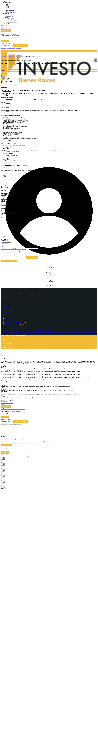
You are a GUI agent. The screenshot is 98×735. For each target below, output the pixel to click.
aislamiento (19, 330)
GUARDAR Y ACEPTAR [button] (6, 399)
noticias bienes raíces (55, 332)
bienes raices (35, 330)
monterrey (43, 332)
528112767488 (5, 240)
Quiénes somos (9, 14)
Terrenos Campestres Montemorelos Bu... (12, 319)
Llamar (4, 260)
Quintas (7, 11)
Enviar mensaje (6, 444)
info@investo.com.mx (8, 295)
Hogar (16, 332)
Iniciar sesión (6, 30)
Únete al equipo (9, 16)
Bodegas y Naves (9, 305)
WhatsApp (16, 69)
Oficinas (7, 8)
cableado (56, 330)
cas (58, 330)
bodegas (53, 330)
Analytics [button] (3, 387)
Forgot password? (17, 48)
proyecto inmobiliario (88, 332)
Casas (7, 4)
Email (20, 69)
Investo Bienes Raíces (7, 297)
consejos (71, 330)
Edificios (13, 332)
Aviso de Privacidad (7, 343)
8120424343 (6, 293)
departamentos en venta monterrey (87, 330)
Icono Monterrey (20, 332)
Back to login (3, 48)
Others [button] (2, 395)
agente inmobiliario (14, 330)
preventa (67, 332)
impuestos (24, 332)
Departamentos (9, 5)
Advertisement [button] (4, 391)
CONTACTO (6, 23)
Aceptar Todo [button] (7, 351)
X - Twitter (7, 69)
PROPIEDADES (7, 2)
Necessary (4, 366)
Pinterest (11, 69)
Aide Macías (4, 237)
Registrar (5, 40)
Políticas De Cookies (7, 347)
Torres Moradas (17, 333)
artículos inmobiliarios (26, 330)
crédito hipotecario (77, 330)
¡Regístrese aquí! (10, 48)
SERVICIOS (6, 17)
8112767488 (5, 187)
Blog (41, 330)
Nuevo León (13, 213)
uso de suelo (22, 333)
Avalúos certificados (10, 19)
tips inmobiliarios (11, 333)
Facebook (3, 69)
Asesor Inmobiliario (25, 56)
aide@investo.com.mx (6, 242)
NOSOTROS (6, 13)
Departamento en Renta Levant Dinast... (11, 324)
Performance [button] (3, 384)
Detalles (2, 56)
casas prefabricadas (67, 330)
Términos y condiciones (16, 35)
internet (32, 332)
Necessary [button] (3, 365)
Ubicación (16, 56)
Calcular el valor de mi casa (11, 22)
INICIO (5, 1)
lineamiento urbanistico (37, 332)
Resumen (31, 56)
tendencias (5, 333)
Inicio (4, 59)
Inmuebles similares (37, 56)
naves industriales (48, 332)
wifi (25, 333)
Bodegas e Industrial (10, 10)
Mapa (20, 56)
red (92, 332)
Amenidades (11, 56)
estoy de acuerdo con (11, 35)
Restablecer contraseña (20, 45)
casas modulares (61, 330)
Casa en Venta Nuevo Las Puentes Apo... (12, 322)
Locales (7, 7)
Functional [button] (3, 380)
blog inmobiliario (47, 330)
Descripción (6, 56)
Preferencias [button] (3, 351)
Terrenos (8, 6)
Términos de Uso (6, 339)
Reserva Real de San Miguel (11, 67)
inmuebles (28, 332)
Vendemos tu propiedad (11, 18)
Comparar (5, 452)
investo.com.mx (5, 243)
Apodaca (2, 67)
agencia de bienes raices (7, 330)
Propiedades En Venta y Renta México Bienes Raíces (77, 332)
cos (73, 330)
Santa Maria (95, 332)
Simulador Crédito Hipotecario (12, 20)
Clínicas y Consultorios (11, 12)
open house (63, 332)
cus (81, 330)
